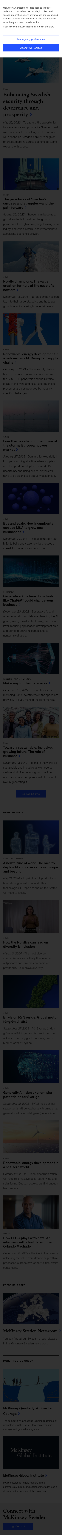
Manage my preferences (31, 39)
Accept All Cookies (31, 47)
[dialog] (31, 28)
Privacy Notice (25, 26)
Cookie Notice (32, 22)
